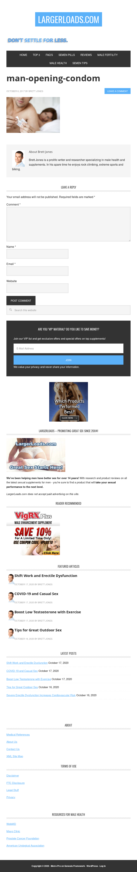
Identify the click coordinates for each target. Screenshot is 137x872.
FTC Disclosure (15, 783)
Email (11, 264)
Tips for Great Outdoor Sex (38, 630)
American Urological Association (25, 845)
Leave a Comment (117, 91)
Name (11, 247)
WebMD (11, 824)
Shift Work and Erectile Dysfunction (45, 575)
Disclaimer (12, 775)
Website (11, 281)
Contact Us (13, 749)
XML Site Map (14, 756)
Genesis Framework (74, 866)
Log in (103, 866)
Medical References (18, 734)
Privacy (10, 797)
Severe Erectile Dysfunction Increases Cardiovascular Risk (41, 695)
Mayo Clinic (13, 831)
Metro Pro (56, 866)
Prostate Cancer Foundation (22, 838)
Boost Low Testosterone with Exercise (47, 612)
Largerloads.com (68, 19)
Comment (13, 204)
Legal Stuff (12, 790)
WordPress (92, 866)
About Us (11, 741)
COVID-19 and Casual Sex (36, 593)
